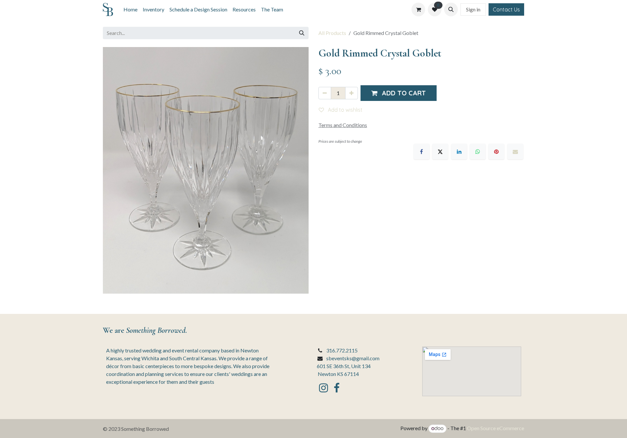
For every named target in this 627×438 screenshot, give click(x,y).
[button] (451, 9)
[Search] (302, 33)
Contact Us (506, 9)
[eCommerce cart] (418, 9)
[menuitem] (130, 9)
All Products (332, 33)
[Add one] (351, 93)
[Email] (515, 151)
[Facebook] (421, 151)
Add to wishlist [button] (344, 109)
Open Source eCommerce (495, 428)
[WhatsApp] (478, 151)
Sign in (473, 9)
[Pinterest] (496, 151)
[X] (440, 151)
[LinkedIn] (459, 151)
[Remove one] (324, 93)
